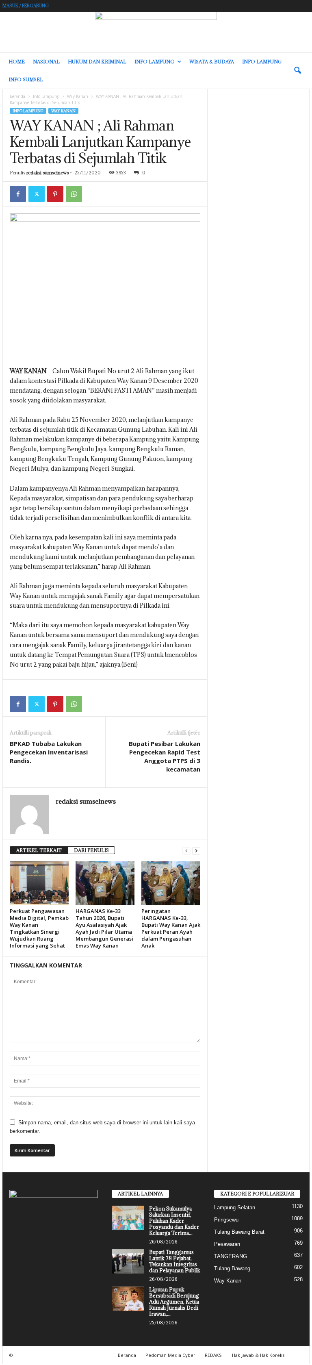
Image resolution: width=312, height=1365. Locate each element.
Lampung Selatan (234, 1207)
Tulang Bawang (232, 1268)
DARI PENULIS (91, 850)
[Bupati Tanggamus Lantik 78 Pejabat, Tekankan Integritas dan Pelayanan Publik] (128, 1261)
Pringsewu (226, 1220)
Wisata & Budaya (211, 62)
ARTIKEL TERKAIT (39, 850)
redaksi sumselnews (47, 173)
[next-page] (196, 850)
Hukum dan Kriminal (97, 62)
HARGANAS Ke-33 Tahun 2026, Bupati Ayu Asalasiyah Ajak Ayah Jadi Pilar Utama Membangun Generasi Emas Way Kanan (104, 928)
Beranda (17, 96)
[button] (297, 71)
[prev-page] (186, 850)
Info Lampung (154, 62)
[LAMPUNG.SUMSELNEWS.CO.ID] (156, 32)
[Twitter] (36, 194)
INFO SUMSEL (26, 79)
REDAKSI (214, 1355)
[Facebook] (18, 194)
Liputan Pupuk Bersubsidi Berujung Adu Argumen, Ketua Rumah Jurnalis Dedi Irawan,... (174, 1301)
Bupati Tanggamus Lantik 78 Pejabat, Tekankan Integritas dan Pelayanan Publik (174, 1261)
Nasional (46, 62)
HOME (17, 62)
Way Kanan (77, 96)
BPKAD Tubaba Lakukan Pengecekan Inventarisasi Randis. (49, 752)
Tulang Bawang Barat (239, 1232)
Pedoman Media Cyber (170, 1355)
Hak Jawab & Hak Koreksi (259, 1355)
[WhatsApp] (74, 194)
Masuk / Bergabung (25, 6)
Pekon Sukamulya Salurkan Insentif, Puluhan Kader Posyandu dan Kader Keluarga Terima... (174, 1220)
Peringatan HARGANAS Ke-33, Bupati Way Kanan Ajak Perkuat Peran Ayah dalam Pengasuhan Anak (170, 928)
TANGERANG (230, 1256)
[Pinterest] (55, 194)
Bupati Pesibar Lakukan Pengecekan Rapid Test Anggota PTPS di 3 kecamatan (164, 756)
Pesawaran (227, 1244)
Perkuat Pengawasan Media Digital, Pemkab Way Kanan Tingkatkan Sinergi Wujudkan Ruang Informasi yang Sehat (39, 928)
